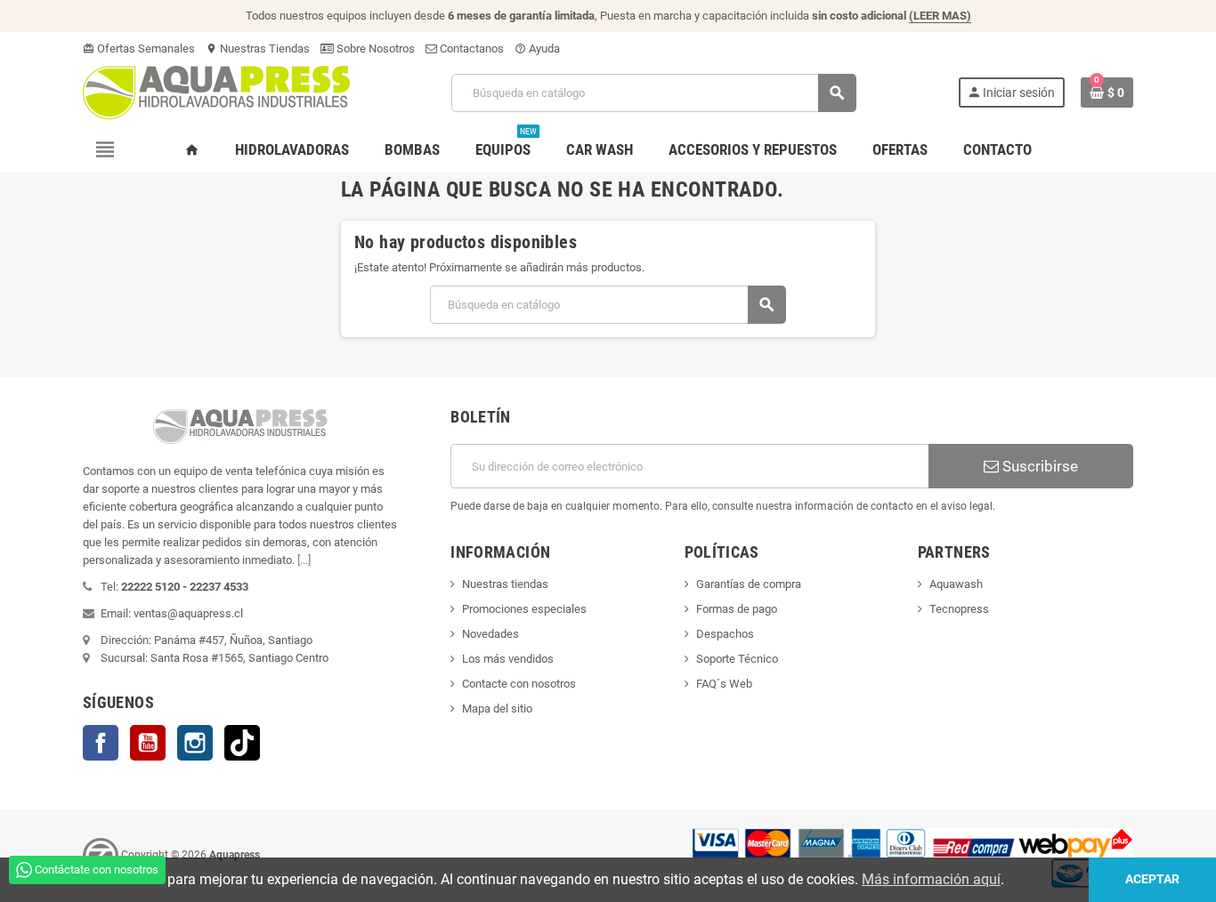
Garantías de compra (748, 584)
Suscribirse (1038, 466)
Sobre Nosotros (374, 48)
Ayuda (537, 48)
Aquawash (956, 584)
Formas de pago (736, 609)
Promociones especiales (524, 609)
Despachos (725, 633)
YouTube (148, 743)
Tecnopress (959, 609)
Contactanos (470, 48)
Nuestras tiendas (505, 584)
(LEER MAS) (940, 15)
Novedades (490, 633)
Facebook (100, 743)
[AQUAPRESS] (216, 91)
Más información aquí (931, 879)
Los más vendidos (508, 658)
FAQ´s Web (724, 683)
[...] (304, 560)
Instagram (195, 743)
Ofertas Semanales (139, 48)
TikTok (242, 743)
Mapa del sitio (497, 708)
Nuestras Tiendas (258, 48)
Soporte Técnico (737, 658)
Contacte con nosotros (519, 683)
